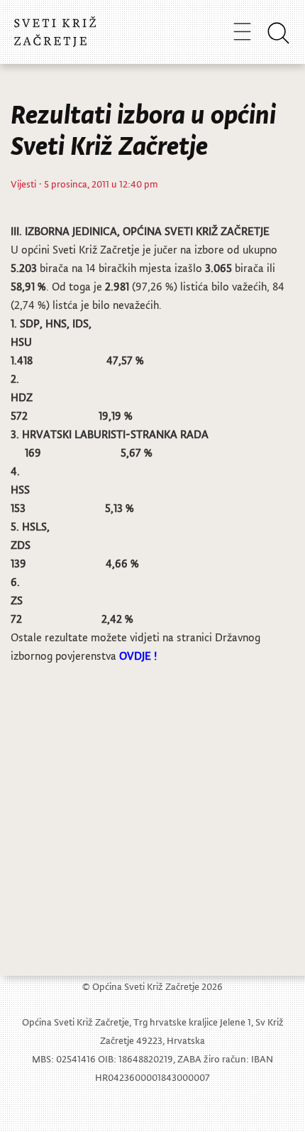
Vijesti (23, 183)
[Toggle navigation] (242, 31)
